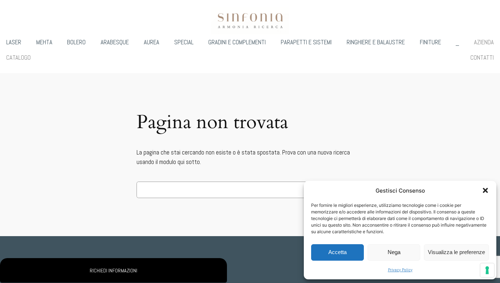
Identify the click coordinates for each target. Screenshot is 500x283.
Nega (394, 252)
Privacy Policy (400, 270)
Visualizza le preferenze (456, 252)
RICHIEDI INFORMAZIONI (113, 270)
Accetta (337, 252)
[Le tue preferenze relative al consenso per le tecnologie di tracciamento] (487, 270)
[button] (485, 190)
